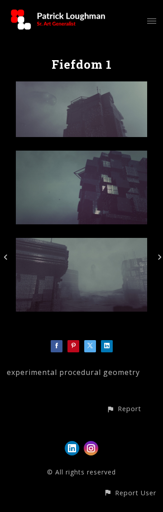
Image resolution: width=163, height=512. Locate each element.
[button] (124, 408)
